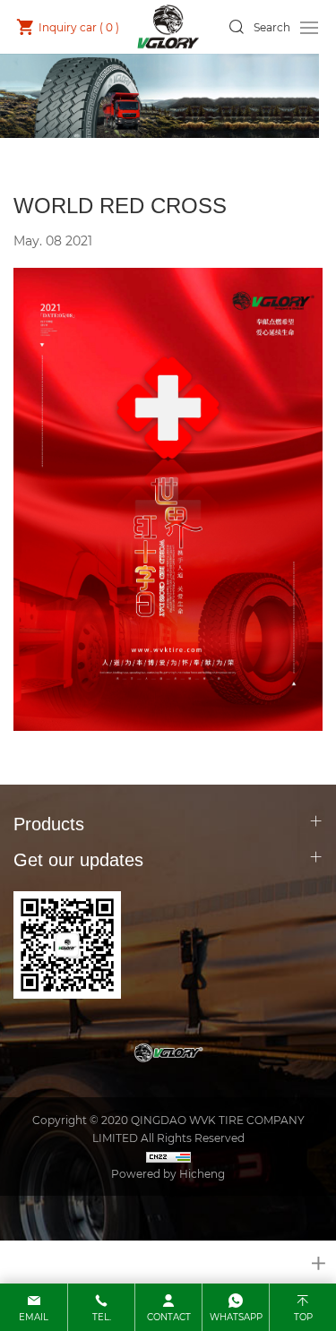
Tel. (101, 1317)
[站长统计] (168, 1155)
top (303, 1317)
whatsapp (236, 1317)
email (33, 1317)
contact (169, 1317)
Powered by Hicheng (168, 1173)
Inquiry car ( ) (79, 27)
